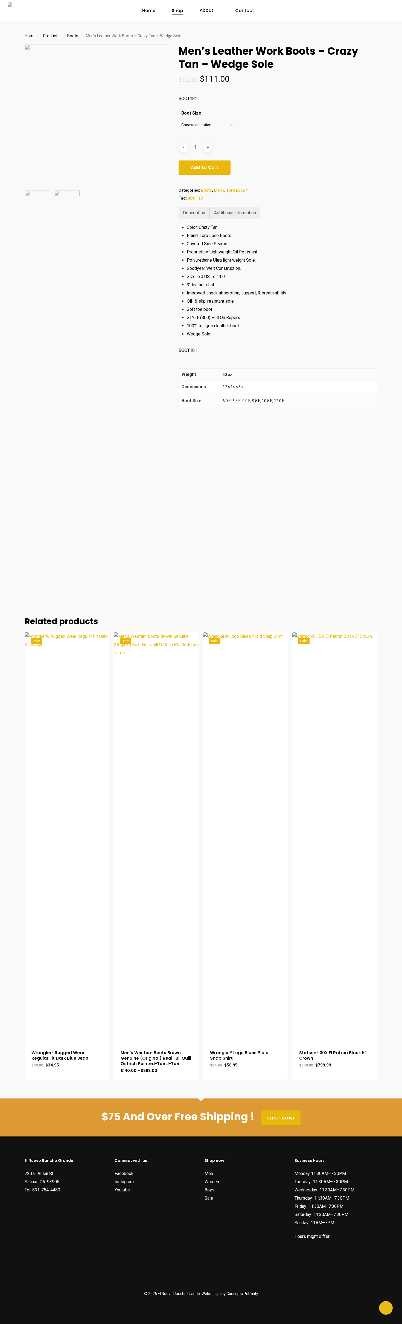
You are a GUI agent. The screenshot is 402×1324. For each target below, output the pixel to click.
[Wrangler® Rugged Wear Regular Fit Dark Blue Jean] (67, 837)
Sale (209, 1198)
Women (212, 1181)
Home (30, 35)
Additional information (235, 212)
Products (51, 35)
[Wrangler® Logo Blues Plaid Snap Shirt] (245, 837)
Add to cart (204, 167)
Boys (209, 1190)
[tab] (194, 213)
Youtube (122, 1190)
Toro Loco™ (237, 190)
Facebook (124, 1173)
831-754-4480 (46, 1190)
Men (209, 1173)
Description (194, 212)
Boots (72, 35)
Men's (219, 190)
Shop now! (281, 1118)
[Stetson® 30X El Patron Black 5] (334, 837)
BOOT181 (196, 198)
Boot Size (191, 113)
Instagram (124, 1181)
